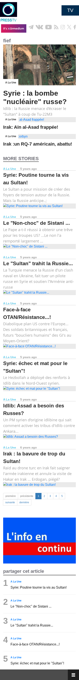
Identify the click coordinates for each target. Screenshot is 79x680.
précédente (26, 496)
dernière (24, 502)
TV (70, 10)
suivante (10, 502)
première (10, 496)
